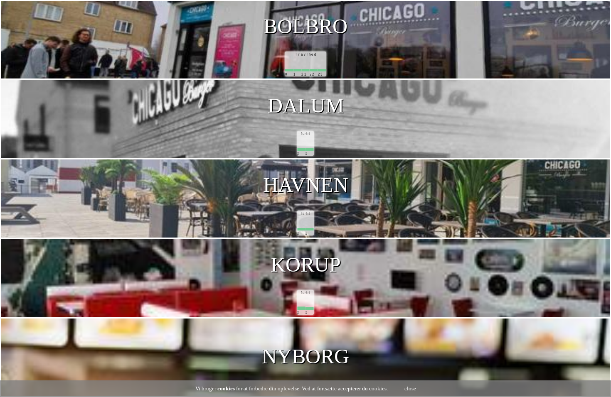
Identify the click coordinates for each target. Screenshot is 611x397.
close (410, 388)
